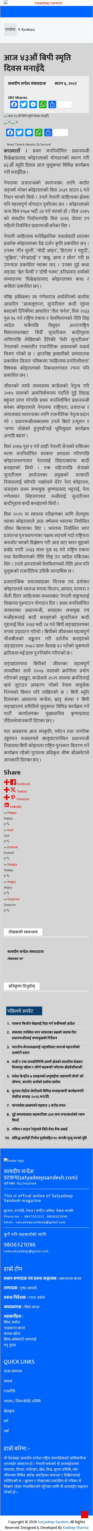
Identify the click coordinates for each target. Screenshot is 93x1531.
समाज (8, 1381)
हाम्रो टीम (13, 1269)
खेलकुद (9, 1411)
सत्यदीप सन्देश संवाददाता (27, 83)
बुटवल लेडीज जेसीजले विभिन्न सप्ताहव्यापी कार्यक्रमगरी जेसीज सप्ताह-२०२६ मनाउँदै (48, 1094)
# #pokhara (26, 29)
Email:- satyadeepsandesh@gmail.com (35, 1222)
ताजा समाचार (13, 1371)
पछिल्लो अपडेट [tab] (20, 1011)
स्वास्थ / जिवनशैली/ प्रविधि (22, 1401)
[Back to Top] (84, 1514)
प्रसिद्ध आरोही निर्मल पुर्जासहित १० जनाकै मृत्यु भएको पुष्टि (49, 1138)
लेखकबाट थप (15, 958)
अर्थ (6, 1431)
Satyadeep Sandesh (53, 1522)
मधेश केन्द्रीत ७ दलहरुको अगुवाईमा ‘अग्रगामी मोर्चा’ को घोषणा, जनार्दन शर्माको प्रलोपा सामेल (47, 1079)
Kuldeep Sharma (75, 1528)
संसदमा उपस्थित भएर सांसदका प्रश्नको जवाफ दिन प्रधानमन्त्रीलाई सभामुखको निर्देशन (44, 1035)
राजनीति (9, 1391)
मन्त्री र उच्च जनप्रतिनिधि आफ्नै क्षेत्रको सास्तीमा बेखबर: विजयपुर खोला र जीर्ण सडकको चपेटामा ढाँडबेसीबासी (47, 1065)
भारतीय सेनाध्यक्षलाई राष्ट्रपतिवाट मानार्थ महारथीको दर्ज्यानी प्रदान (46, 1050)
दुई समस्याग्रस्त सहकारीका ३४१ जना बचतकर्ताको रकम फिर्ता (48, 1117)
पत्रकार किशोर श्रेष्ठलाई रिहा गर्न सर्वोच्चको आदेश (43, 1024)
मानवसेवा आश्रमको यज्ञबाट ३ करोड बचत (39, 1106)
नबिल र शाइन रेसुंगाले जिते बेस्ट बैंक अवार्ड (39, 1129)
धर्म (6, 1421)
